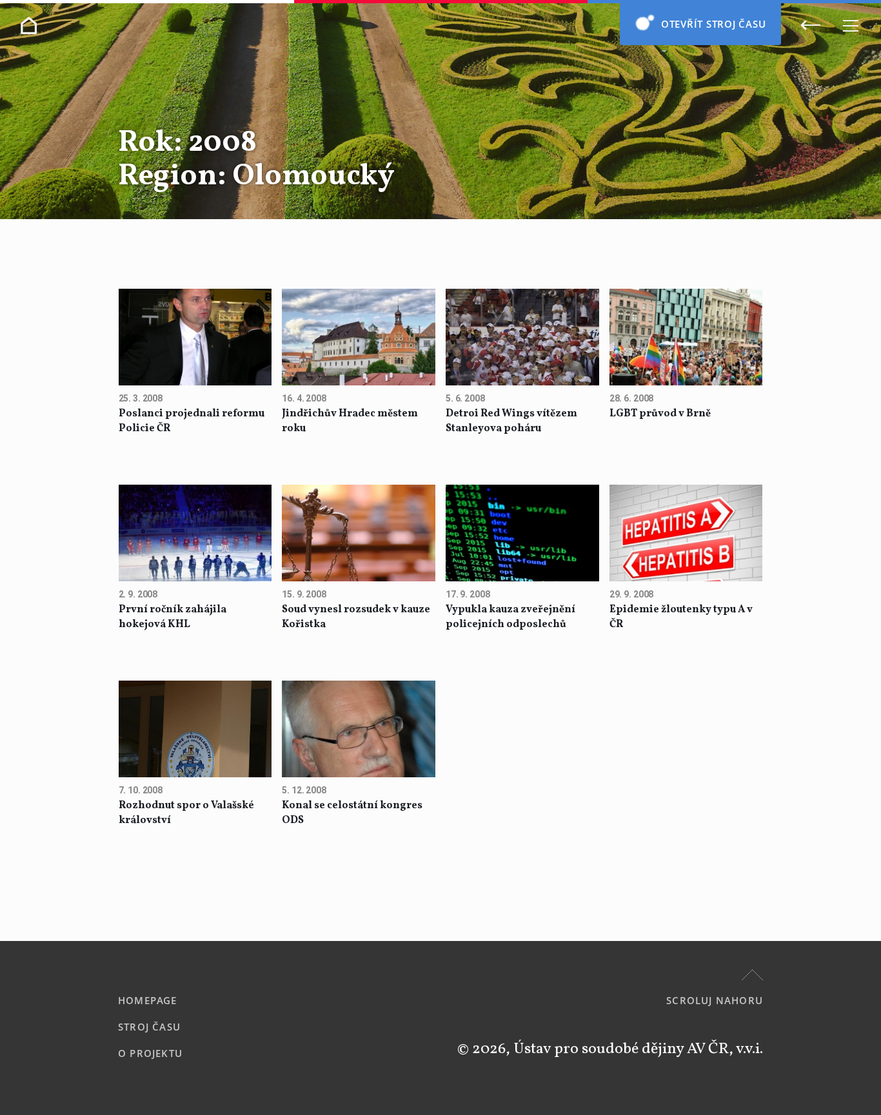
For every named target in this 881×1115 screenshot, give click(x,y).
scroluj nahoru (714, 1000)
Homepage (147, 1000)
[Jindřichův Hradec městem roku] (358, 338)
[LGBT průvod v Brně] (686, 338)
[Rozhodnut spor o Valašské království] (195, 730)
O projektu (150, 1053)
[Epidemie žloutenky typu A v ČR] (686, 534)
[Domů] (28, 25)
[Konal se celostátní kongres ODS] (358, 730)
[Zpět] (810, 24)
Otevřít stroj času (713, 23)
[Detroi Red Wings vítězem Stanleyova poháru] (522, 338)
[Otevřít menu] (850, 25)
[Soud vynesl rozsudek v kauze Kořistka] (358, 534)
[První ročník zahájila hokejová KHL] (195, 534)
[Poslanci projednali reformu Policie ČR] (195, 338)
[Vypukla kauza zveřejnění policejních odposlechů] (522, 534)
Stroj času (149, 1026)
